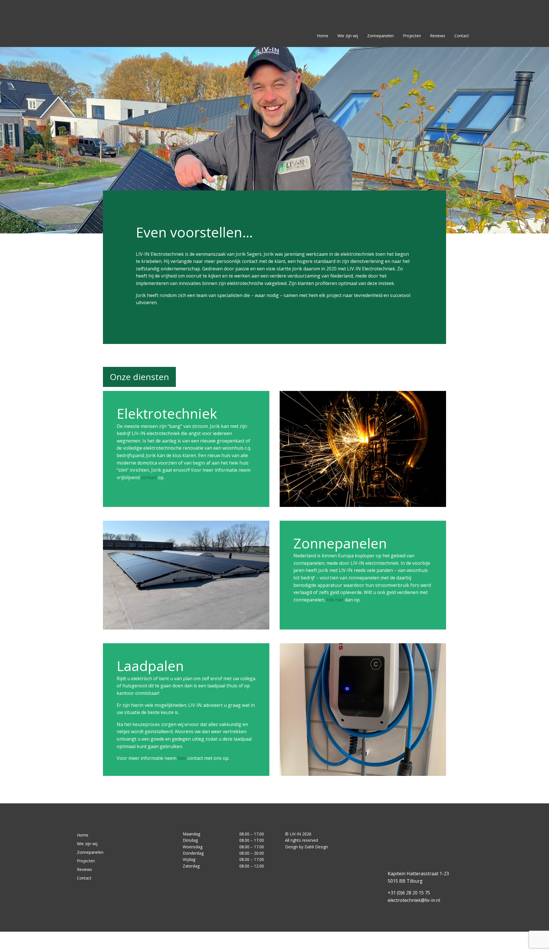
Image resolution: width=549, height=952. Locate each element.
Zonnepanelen (380, 36)
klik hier (335, 600)
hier (182, 758)
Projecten (412, 36)
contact (149, 477)
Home (322, 36)
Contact (461, 36)
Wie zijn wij (347, 36)
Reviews (437, 36)
